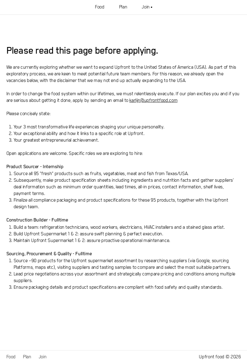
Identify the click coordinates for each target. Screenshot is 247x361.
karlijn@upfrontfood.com (153, 100)
